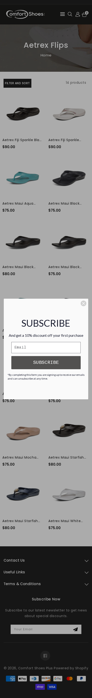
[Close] (83, 303)
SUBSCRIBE (46, 362)
